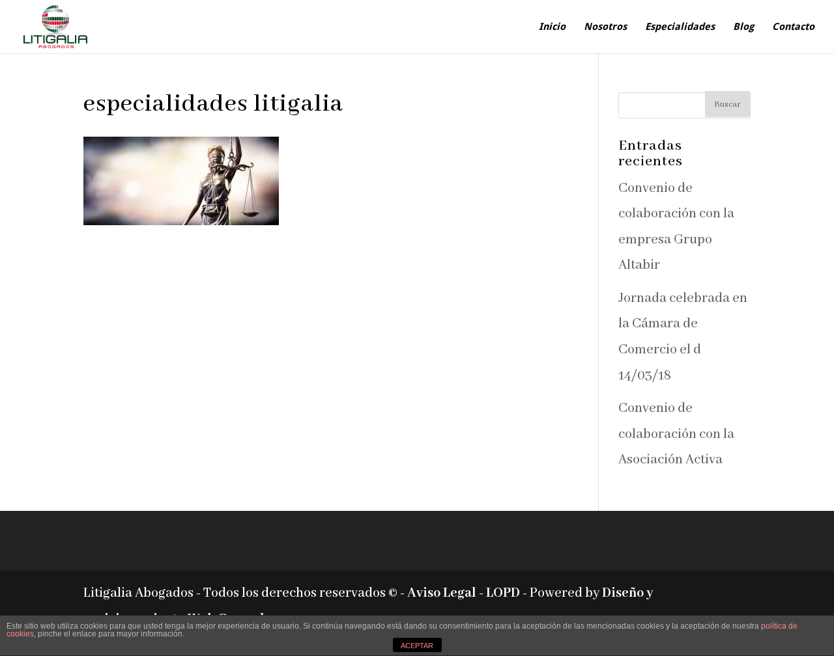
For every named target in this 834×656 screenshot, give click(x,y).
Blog (743, 27)
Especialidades (680, 27)
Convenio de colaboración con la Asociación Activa (676, 434)
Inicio (552, 27)
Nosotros (605, 27)
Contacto (793, 27)
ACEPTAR (417, 645)
